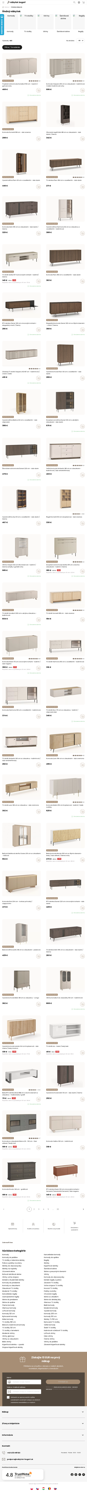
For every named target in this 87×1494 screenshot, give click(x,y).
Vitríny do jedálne (51, 1342)
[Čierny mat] (3, 1152)
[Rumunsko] (49, 1488)
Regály (46, 1260)
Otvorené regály (50, 1294)
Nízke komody (7, 1319)
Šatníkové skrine (50, 1269)
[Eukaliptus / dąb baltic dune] (47, 721)
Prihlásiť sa (63, 1381)
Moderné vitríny (8, 1333)
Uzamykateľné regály (10, 1297)
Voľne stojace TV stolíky (53, 1285)
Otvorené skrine (8, 1271)
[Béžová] (7, 864)
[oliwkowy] (9, 673)
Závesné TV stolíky (51, 1283)
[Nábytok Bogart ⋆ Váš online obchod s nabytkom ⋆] (16, 2)
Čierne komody (8, 1305)
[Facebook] (72, 1474)
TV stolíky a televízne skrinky (13, 1260)
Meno (9, 1377)
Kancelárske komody (52, 1254)
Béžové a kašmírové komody (13, 1325)
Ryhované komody (9, 1316)
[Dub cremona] (5, 961)
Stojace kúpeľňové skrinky (12, 1347)
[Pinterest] (83, 1474)
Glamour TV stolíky (51, 1302)
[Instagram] (76, 1474)
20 (58, 1209)
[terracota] (3, 864)
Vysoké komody (50, 1311)
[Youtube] (79, 1474)
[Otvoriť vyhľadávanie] (74, 2)
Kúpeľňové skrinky (51, 1266)
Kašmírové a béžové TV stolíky (56, 1330)
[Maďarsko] (43, 1488)
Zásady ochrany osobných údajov (62, 1387)
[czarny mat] (7, 673)
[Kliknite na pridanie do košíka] (38, 90)
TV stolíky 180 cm (9, 1322)
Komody (5, 1254)
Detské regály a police (52, 1280)
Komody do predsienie (11, 1283)
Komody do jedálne (10, 1257)
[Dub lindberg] (49, 238)
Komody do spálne (51, 1257)
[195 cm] (3, 238)
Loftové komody (8, 1311)
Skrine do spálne (8, 1302)
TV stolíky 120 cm (9, 1328)
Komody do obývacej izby (54, 1277)
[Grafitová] (7, 1152)
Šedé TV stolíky (50, 1328)
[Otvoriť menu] (3, 2)
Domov (7, 7)
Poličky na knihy (50, 1291)
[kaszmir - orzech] (49, 95)
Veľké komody (49, 1325)
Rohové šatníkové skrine (11, 1274)
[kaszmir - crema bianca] (49, 816)
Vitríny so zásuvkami (10, 1339)
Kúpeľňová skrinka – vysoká (13, 1344)
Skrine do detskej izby (52, 1299)
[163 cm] (5, 238)
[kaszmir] (3, 95)
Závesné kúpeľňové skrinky (54, 1344)
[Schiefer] (5, 1152)
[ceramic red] (5, 673)
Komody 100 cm (50, 1316)
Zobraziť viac (7, 1242)
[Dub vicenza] (5, 143)
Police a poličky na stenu (12, 1263)
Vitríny (46, 1274)
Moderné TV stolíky (9, 1291)
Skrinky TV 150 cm (51, 1319)
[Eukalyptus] (5, 864)
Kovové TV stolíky (51, 1288)
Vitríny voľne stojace (10, 1277)
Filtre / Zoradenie (12, 47)
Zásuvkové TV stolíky (10, 1288)
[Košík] (83, 2)
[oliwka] (5, 95)
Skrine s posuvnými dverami (55, 1271)
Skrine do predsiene (10, 1299)
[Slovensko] (55, 1488)
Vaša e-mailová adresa (16, 1387)
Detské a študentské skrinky (13, 1280)
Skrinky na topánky (9, 1269)
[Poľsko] (31, 1488)
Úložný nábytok (16, 7)
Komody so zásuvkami (11, 1285)
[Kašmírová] (3, 143)
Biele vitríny (6, 1342)
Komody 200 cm (50, 1313)
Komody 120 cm (8, 1313)
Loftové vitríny (49, 1333)
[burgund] (51, 1009)
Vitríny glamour (8, 1336)
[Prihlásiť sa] (79, 2)
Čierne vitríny (49, 1339)
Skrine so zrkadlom (51, 1297)
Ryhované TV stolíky (52, 1322)
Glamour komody (9, 1308)
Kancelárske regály (9, 1294)
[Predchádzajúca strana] (3, 1209)
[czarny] (51, 95)
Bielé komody (49, 1305)
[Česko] (37, 1488)
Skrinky (46, 1263)
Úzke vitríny (48, 1336)
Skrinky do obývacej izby (11, 1266)
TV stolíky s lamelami (10, 1330)
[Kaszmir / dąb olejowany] (49, 721)
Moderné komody (51, 1308)
